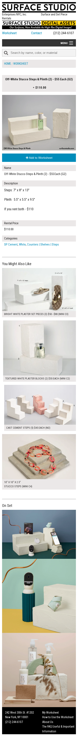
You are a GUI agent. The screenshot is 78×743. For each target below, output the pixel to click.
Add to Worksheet (40, 157)
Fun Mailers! (49, 736)
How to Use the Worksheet (58, 717)
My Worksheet (50, 712)
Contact (36, 33)
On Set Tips (49, 740)
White (22, 244)
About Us (47, 722)
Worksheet (9, 33)
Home (7, 63)
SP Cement (11, 244)
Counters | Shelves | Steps (43, 244)
